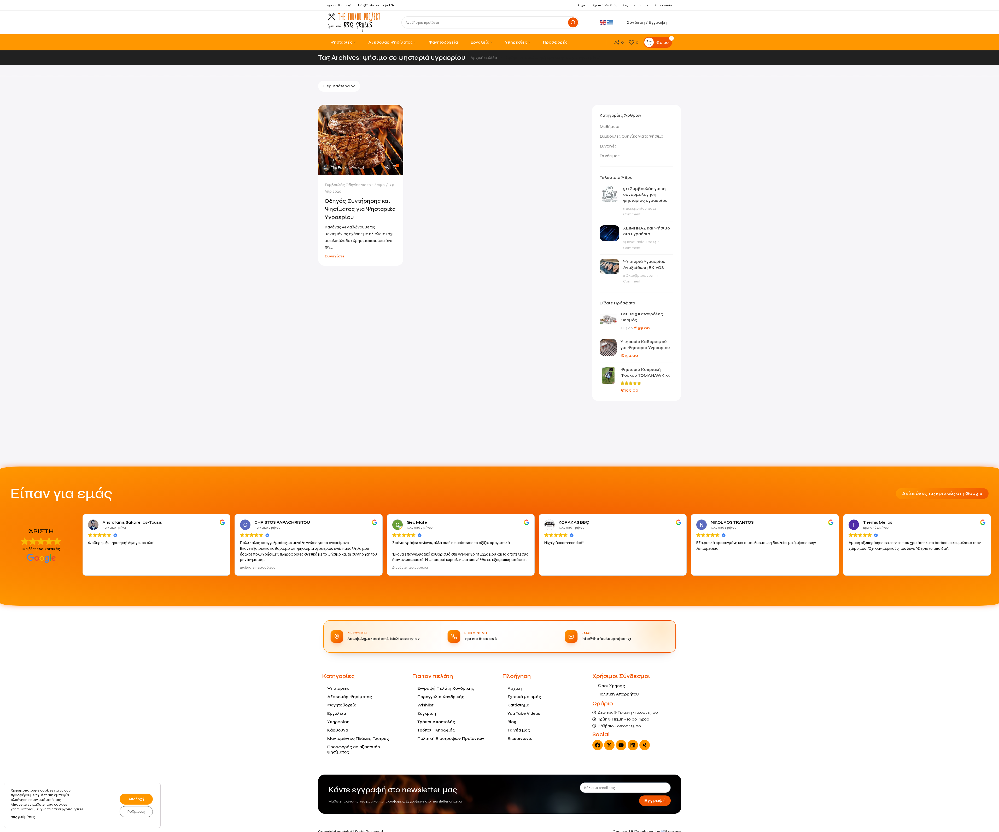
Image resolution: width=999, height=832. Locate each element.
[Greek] (610, 22)
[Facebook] (597, 745)
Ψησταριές (338, 688)
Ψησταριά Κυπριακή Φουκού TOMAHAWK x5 (645, 372)
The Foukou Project (347, 167)
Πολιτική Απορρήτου (618, 694)
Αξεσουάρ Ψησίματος (349, 696)
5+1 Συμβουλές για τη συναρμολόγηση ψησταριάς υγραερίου (645, 194)
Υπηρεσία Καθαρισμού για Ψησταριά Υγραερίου (645, 344)
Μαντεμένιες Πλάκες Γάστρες (358, 738)
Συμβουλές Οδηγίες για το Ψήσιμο (355, 184)
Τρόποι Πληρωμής (436, 730)
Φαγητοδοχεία (342, 705)
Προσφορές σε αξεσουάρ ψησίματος (353, 749)
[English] (603, 22)
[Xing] (644, 745)
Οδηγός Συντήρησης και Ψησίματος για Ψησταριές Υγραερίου (360, 209)
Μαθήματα (609, 126)
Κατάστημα (518, 705)
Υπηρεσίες (338, 721)
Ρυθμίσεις (136, 811)
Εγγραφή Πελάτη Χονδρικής (445, 688)
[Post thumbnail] (609, 201)
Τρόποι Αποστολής (436, 721)
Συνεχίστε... (336, 256)
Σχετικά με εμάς (524, 696)
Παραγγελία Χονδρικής (440, 696)
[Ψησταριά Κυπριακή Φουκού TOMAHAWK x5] (608, 380)
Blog (511, 721)
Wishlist (425, 705)
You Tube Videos (523, 713)
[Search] (573, 22)
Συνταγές (608, 146)
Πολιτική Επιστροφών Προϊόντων (450, 738)
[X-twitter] (609, 745)
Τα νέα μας (610, 155)
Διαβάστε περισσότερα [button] (258, 567)
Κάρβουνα (337, 730)
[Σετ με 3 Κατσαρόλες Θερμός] (608, 321)
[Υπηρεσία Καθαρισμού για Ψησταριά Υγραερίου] (608, 348)
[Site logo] (354, 22)
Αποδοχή (136, 799)
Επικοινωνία (520, 738)
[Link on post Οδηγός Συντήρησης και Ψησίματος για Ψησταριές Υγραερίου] (360, 140)
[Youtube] (621, 745)
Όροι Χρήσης (611, 685)
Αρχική (514, 688)
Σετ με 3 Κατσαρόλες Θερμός (642, 316)
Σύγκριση (426, 713)
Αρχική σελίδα (484, 57)
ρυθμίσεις (26, 817)
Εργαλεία (336, 713)
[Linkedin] (633, 745)
